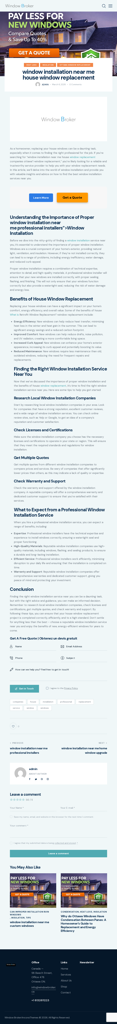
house (33, 702)
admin (33, 769)
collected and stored (65, 843)
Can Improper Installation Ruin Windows (29, 913)
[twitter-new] (35, 779)
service (16, 708)
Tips (28, 917)
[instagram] (47, 779)
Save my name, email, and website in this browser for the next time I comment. (54, 816)
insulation (48, 65)
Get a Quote (72, 197)
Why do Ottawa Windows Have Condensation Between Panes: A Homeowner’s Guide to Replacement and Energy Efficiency (83, 923)
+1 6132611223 (40, 1000)
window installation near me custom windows (29, 924)
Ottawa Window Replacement (75, 65)
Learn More (41, 198)
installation (48, 702)
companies (18, 702)
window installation (78, 240)
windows (45, 708)
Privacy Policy (71, 688)
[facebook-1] (29, 779)
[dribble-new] (41, 779)
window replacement (82, 157)
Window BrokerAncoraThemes (21, 1017)
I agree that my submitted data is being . (46, 843)
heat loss (31, 65)
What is (14, 314)
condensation (70, 912)
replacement (85, 702)
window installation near (35, 222)
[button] (110, 6)
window (30, 708)
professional (66, 702)
